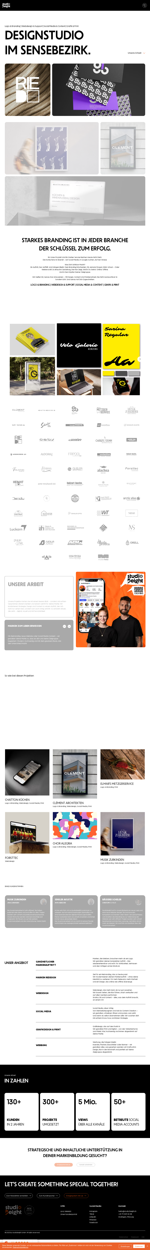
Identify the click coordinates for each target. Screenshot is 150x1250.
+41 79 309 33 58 (125, 1214)
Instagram (93, 1211)
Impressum (135, 1233)
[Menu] (144, 5)
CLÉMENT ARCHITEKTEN (68, 803)
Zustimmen (139, 1246)
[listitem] (22, 1111)
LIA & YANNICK (66, 1211)
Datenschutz (123, 1233)
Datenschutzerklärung (20, 1247)
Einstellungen (125, 1246)
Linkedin (92, 1217)
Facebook (93, 1222)
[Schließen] (147, 1246)
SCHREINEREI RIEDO (112, 740)
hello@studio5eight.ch (127, 1211)
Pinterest (92, 1220)
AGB (143, 1233)
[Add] (27, 711)
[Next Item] (140, 359)
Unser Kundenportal (69, 1214)
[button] (19, 1195)
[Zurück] (64, 622)
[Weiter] (69, 622)
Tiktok (91, 1214)
